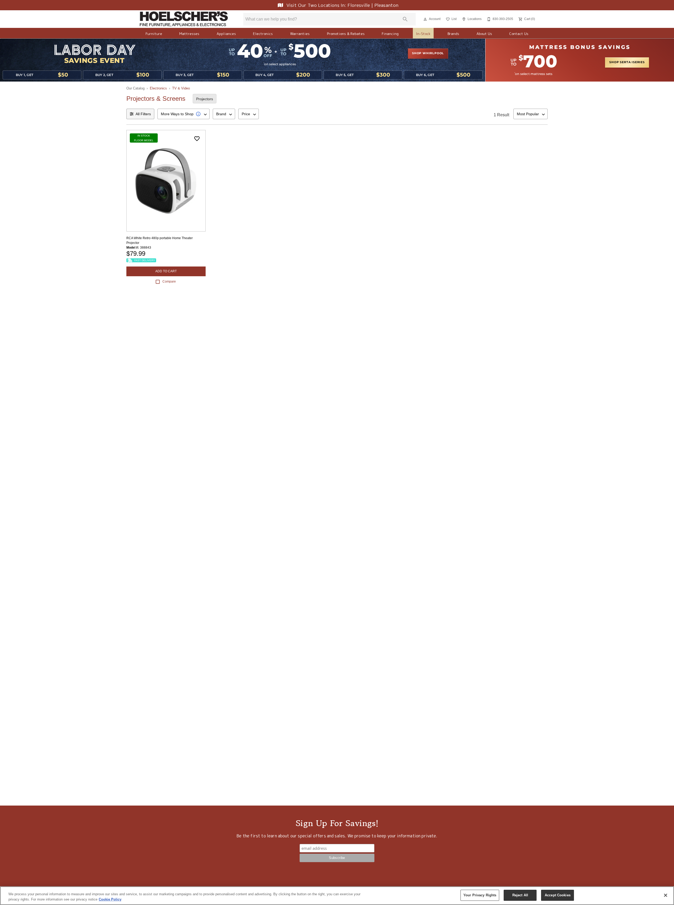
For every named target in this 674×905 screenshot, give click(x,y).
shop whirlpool (428, 53)
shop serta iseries (627, 62)
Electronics (263, 33)
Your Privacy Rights (479, 895)
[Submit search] (405, 19)
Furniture (154, 33)
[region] (337, 895)
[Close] (665, 895)
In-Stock (423, 33)
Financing (390, 33)
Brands (453, 33)
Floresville (359, 5)
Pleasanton (386, 5)
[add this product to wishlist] (197, 138)
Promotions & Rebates (346, 33)
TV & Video (181, 88)
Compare (169, 281)
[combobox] (183, 114)
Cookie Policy (110, 899)
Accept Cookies (558, 895)
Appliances (226, 33)
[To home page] (184, 19)
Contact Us (518, 33)
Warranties (300, 33)
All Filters (143, 114)
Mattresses (189, 33)
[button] (425, 19)
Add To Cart (166, 271)
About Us (484, 33)
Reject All (520, 895)
